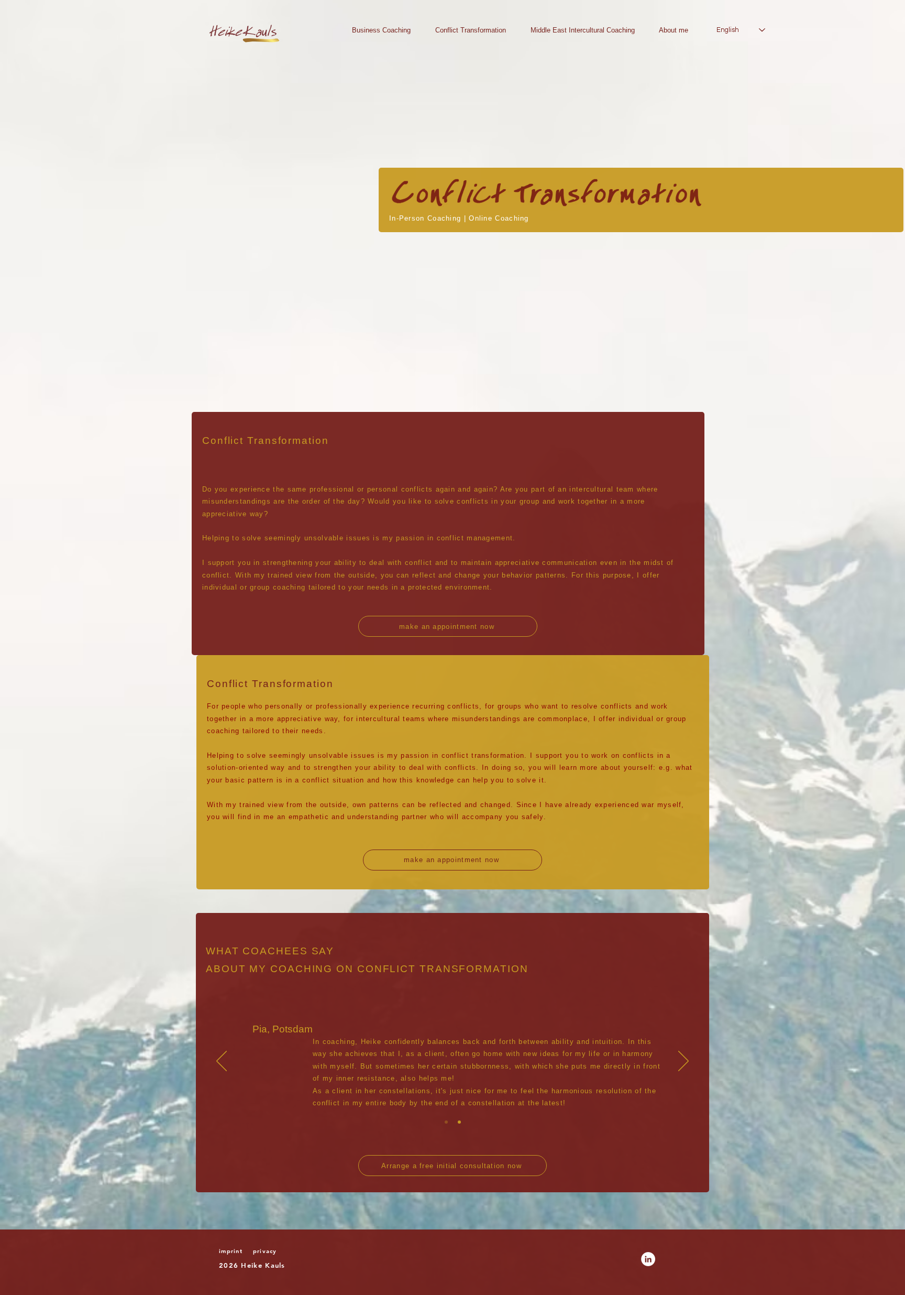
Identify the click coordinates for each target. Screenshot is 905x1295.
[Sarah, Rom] (459, 1122)
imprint (230, 1251)
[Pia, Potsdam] (446, 1122)
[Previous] (221, 1062)
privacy (265, 1251)
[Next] (683, 1062)
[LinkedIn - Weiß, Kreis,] (648, 1259)
